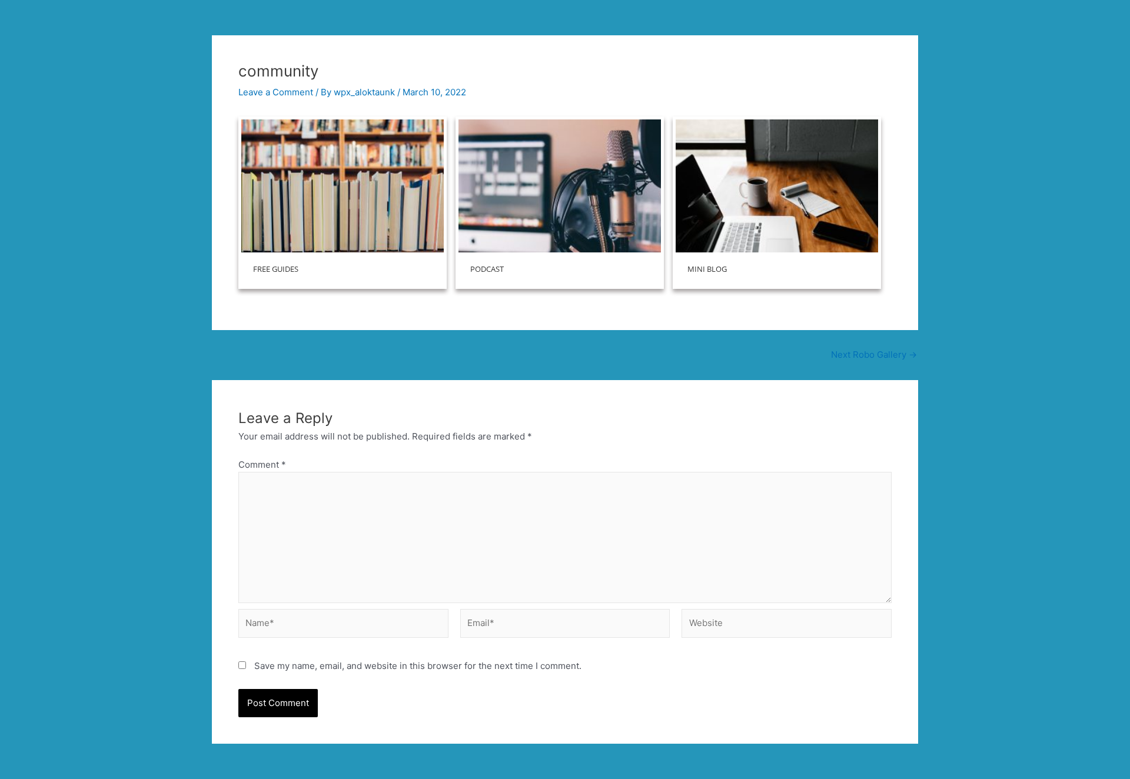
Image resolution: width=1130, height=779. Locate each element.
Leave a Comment (275, 92)
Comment (262, 464)
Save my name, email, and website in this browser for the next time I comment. (417, 665)
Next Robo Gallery (874, 354)
